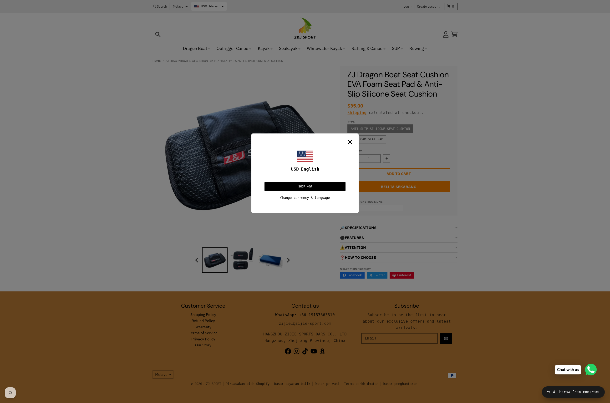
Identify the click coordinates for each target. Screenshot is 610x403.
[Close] (350, 142)
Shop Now (305, 186)
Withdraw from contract (576, 392)
